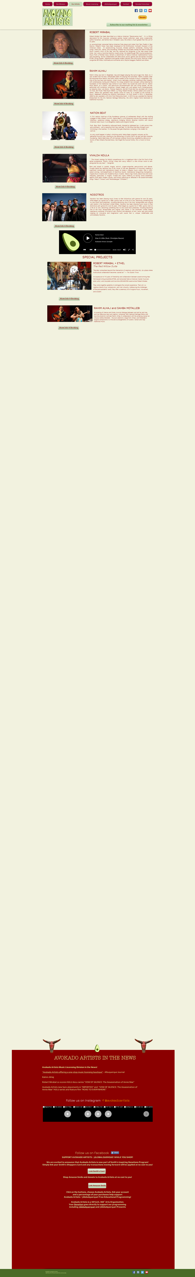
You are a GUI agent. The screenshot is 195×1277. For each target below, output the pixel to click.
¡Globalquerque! (87, 1207)
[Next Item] (146, 1114)
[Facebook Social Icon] (136, 10)
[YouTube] (150, 10)
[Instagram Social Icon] (140, 10)
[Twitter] (145, 10)
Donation (78, 1204)
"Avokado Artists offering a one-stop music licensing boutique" (72, 1072)
